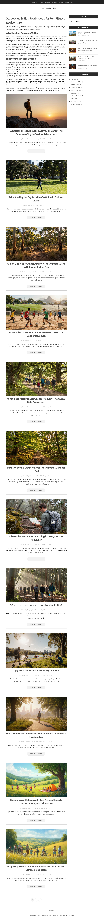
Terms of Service (42, 915)
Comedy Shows (77, 90)
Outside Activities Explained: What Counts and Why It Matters (86, 57)
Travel (74, 98)
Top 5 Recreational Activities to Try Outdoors (36, 670)
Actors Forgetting (45, 2)
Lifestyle (75, 93)
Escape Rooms (77, 87)
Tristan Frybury (26, 139)
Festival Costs (69, 2)
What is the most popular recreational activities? (36, 605)
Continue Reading (36, 151)
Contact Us (63, 915)
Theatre (74, 79)
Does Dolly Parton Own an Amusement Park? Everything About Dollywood (88, 41)
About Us (33, 915)
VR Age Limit (35, 2)
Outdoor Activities (78, 82)
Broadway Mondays (57, 2)
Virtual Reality (76, 85)
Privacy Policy (53, 915)
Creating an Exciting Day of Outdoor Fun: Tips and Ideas (87, 33)
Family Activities (76, 104)
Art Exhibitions (76, 101)
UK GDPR (71, 915)
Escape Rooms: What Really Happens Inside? (87, 66)
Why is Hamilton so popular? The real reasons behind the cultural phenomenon (87, 49)
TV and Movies (77, 96)
